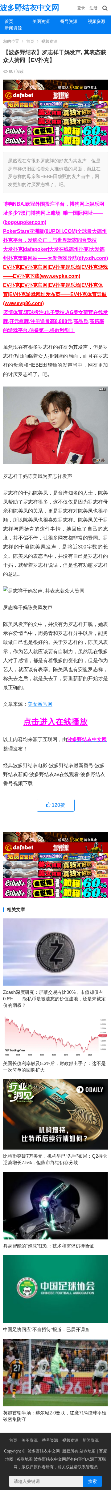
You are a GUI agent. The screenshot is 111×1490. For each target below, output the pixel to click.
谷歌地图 (25, 1459)
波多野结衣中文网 (29, 7)
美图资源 (41, 21)
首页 (9, 21)
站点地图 (88, 1451)
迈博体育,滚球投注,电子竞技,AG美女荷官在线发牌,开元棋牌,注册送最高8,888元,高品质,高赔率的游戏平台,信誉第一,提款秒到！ (55, 321)
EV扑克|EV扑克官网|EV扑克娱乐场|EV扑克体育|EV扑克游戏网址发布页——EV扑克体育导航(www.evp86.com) (55, 294)
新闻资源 (13, 27)
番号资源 (68, 21)
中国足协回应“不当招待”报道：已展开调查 (46, 1329)
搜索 (92, 1481)
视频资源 (96, 21)
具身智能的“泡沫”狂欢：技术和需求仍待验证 (48, 1245)
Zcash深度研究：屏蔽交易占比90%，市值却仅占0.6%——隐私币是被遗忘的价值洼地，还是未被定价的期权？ (54, 999)
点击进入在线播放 (55, 721)
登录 (81, 8)
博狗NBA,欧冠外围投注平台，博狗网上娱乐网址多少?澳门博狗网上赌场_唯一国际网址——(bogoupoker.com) (53, 213)
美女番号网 (40, 704)
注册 (93, 8)
